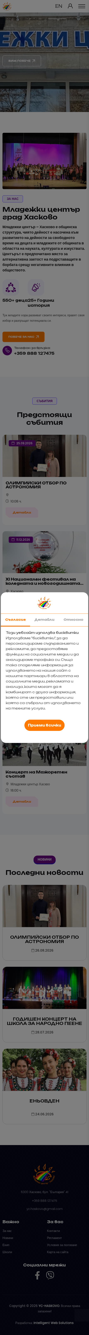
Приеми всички (44, 725)
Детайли (44, 620)
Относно (73, 620)
